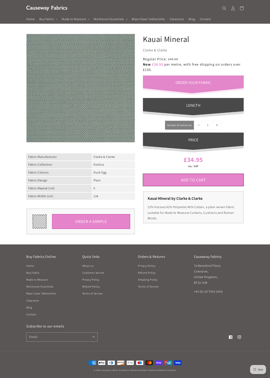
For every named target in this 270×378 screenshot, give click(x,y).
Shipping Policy (148, 279)
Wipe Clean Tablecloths (41, 293)
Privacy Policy (90, 279)
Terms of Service (92, 293)
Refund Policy (91, 286)
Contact (31, 314)
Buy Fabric (33, 272)
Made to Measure (37, 279)
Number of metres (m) (179, 125)
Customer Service (93, 272)
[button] (224, 8)
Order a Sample (91, 221)
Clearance (32, 300)
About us (88, 266)
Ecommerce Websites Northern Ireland (137, 370)
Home (30, 266)
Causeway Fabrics (110, 370)
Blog (29, 307)
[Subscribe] (93, 337)
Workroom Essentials (39, 286)
